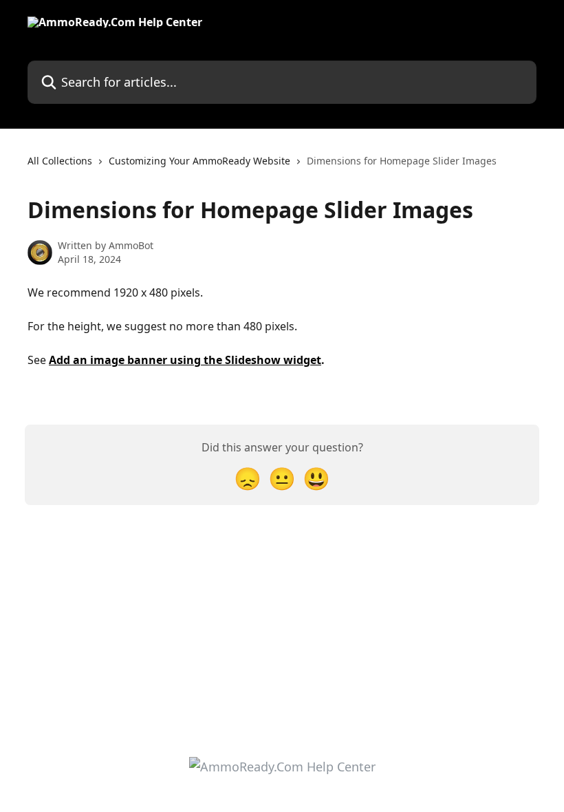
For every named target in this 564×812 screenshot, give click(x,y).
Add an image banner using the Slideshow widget (185, 359)
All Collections (60, 160)
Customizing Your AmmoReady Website (199, 160)
